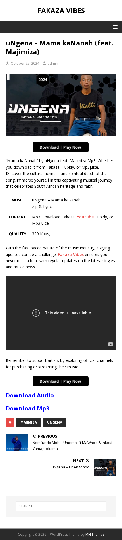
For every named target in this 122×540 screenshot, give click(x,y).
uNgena (54, 422)
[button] (114, 26)
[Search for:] (61, 506)
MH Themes (94, 534)
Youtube (85, 217)
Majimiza (28, 422)
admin (52, 63)
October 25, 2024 (25, 63)
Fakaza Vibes (71, 254)
